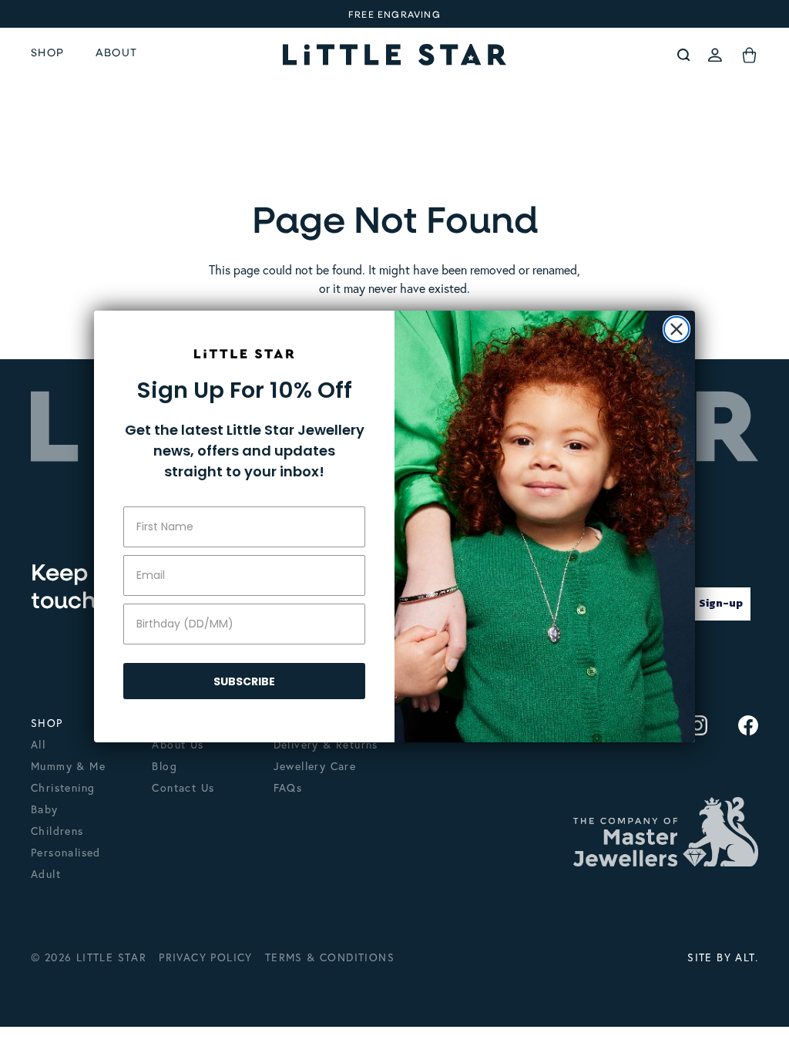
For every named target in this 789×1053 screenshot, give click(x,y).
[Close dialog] (676, 329)
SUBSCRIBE (244, 681)
